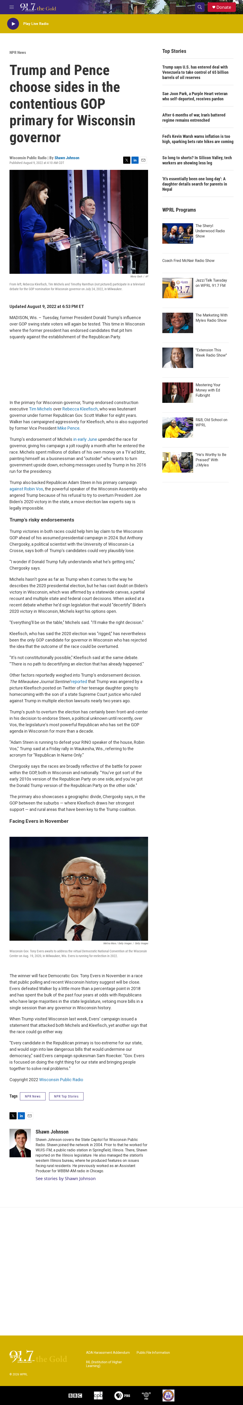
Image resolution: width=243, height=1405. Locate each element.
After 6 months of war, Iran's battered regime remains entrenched (193, 117)
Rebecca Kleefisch (79, 408)
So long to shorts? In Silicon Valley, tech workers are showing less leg (197, 160)
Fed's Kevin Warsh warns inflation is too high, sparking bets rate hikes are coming (198, 139)
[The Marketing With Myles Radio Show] (177, 323)
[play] (13, 24)
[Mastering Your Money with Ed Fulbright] (177, 392)
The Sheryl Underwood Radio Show (210, 230)
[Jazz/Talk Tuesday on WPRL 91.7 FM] (177, 288)
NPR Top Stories (66, 1096)
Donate (223, 7)
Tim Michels (40, 408)
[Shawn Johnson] (20, 1143)
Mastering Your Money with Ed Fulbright (208, 390)
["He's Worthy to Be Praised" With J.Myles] (177, 462)
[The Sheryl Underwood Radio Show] (177, 233)
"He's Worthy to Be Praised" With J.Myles (211, 459)
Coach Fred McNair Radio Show (188, 260)
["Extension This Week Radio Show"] (177, 358)
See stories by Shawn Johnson (66, 1178)
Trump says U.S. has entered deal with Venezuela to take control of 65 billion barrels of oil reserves (195, 72)
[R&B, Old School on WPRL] (177, 427)
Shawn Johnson (67, 157)
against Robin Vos (26, 488)
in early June (84, 439)
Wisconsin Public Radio (61, 1079)
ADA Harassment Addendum (108, 1352)
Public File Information (153, 1352)
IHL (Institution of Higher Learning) (104, 1364)
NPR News (17, 52)
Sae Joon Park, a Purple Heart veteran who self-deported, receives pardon (195, 96)
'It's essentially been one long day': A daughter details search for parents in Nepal (194, 184)
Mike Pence (67, 428)
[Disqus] (121, 1271)
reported (78, 681)
